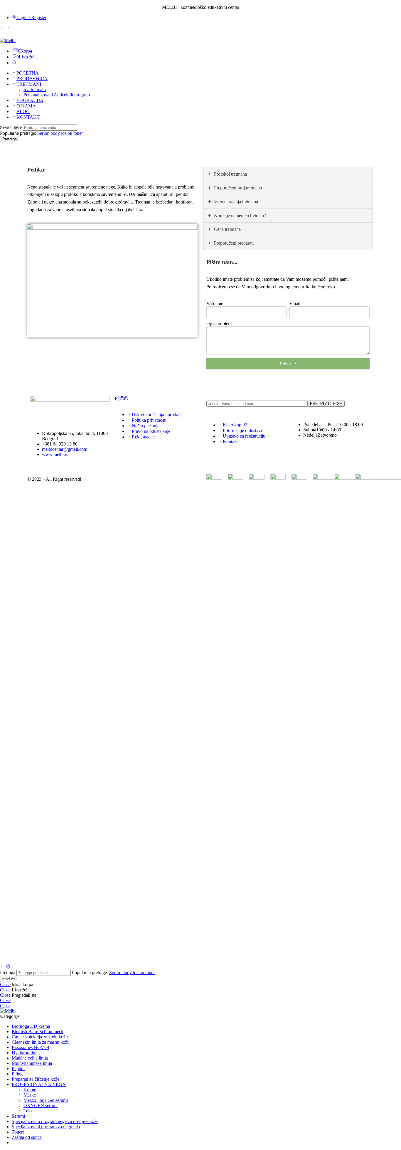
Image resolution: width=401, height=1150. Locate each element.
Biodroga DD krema (31, 1026)
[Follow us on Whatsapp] (126, 398)
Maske (29, 1094)
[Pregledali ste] (8, 966)
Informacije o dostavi (242, 430)
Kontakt (230, 441)
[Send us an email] (117, 398)
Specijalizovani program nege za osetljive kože (55, 1121)
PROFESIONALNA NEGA (39, 1084)
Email (294, 303)
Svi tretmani (34, 89)
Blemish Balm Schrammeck (37, 1031)
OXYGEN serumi (40, 1105)
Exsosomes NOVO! (30, 1047)
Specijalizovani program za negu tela (46, 1126)
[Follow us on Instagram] (122, 398)
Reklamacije (143, 436)
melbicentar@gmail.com (64, 449)
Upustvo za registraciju (244, 435)
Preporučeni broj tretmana (238, 187)
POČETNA (27, 72)
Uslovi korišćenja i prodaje (156, 414)
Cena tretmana (227, 229)
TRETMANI (28, 84)
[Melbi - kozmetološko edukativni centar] (8, 40)
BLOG (23, 111)
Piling (17, 1073)
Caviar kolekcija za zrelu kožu (40, 1036)
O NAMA (26, 105)
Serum (43, 133)
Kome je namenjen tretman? (240, 215)
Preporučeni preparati (234, 243)
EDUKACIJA (29, 100)
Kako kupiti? (235, 424)
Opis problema (220, 323)
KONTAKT (28, 117)
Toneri (18, 1131)
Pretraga (9, 139)
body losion (61, 133)
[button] (288, 174)
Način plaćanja (145, 425)
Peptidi (18, 1068)
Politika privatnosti (149, 420)
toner (78, 133)
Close (5, 984)
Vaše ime (214, 303)
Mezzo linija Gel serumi (45, 1100)
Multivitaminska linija (32, 1063)
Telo (27, 1110)
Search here (11, 127)
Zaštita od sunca (27, 1137)
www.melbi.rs (55, 454)
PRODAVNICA (32, 78)
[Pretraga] (14, 62)
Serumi (18, 1116)
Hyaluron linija (26, 1052)
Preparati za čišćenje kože (35, 1079)
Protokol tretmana (230, 174)
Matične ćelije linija (30, 1057)
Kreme (29, 1089)
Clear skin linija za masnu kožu (41, 1042)
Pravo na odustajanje (151, 431)
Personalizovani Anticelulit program (56, 94)
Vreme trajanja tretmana (236, 201)
